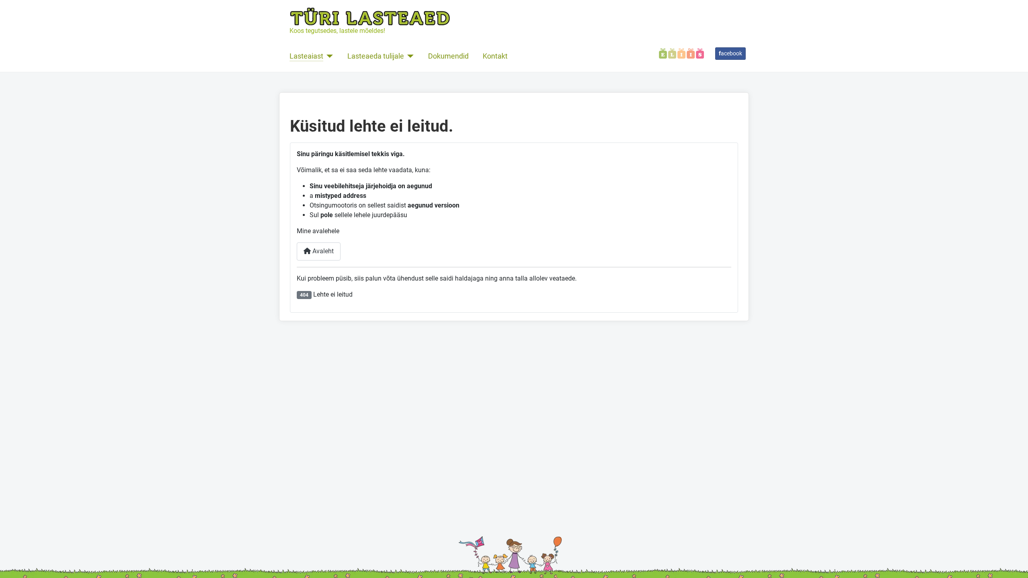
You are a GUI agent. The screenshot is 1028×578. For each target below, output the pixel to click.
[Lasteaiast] (328, 56)
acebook (730, 53)
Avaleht (322, 251)
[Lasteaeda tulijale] (409, 56)
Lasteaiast (306, 56)
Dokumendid (448, 56)
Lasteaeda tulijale (375, 56)
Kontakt (495, 56)
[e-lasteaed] (681, 53)
